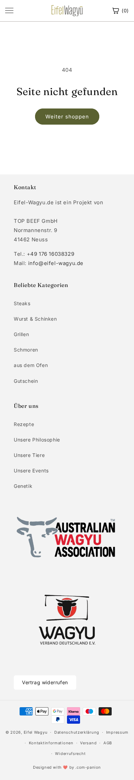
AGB (107, 743)
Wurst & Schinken (35, 319)
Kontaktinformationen (51, 743)
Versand (88, 743)
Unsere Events (31, 470)
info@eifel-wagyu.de (55, 263)
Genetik (23, 486)
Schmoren (26, 350)
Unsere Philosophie (37, 440)
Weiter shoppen (67, 116)
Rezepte (24, 424)
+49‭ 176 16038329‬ (51, 254)
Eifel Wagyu (36, 732)
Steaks (22, 303)
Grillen (21, 334)
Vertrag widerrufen (45, 682)
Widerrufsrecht (70, 753)
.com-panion (88, 767)
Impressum (117, 732)
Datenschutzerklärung (76, 732)
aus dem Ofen (31, 365)
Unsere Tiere (29, 455)
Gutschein (26, 381)
